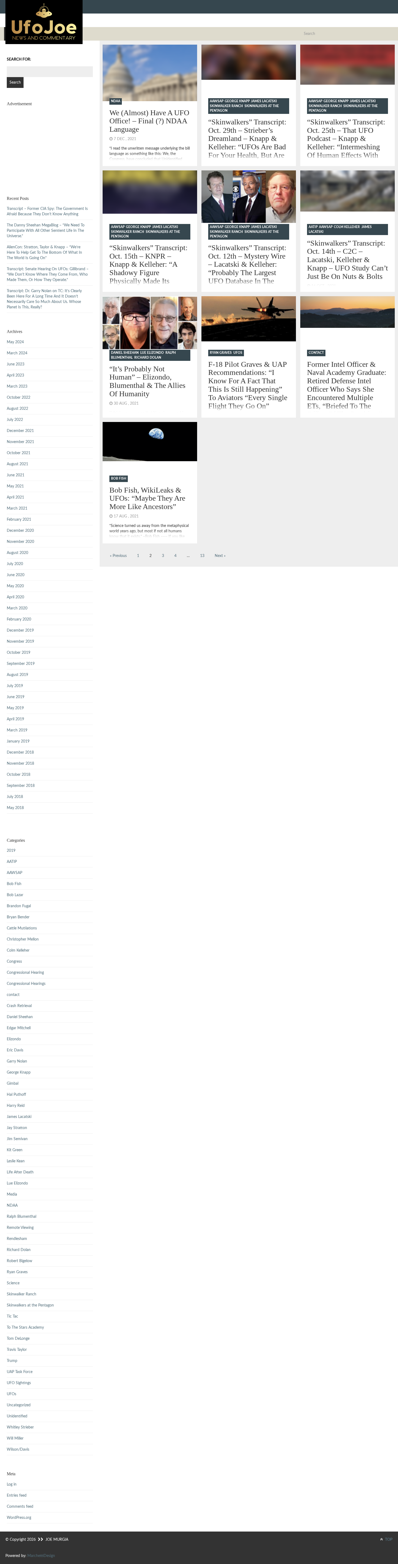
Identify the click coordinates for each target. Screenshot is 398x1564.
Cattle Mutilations (22, 928)
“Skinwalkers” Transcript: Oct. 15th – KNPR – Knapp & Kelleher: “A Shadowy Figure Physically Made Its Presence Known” (148, 268)
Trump (12, 1361)
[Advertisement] (50, 144)
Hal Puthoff (16, 1095)
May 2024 (15, 342)
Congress (14, 962)
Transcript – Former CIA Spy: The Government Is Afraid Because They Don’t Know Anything (47, 211)
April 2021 (15, 497)
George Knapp (237, 101)
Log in (12, 1484)
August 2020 (17, 553)
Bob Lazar (15, 895)
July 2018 (15, 797)
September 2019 (21, 664)
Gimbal (12, 1083)
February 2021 (19, 520)
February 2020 (19, 619)
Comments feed (20, 1507)
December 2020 (20, 531)
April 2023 (15, 375)
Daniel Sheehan (125, 352)
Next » (220, 556)
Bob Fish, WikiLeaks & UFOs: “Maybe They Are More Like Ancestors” (147, 498)
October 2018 (18, 775)
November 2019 (20, 642)
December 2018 (20, 752)
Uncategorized (19, 1405)
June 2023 (15, 364)
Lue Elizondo (152, 352)
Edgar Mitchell (19, 1028)
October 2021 (18, 453)
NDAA (115, 101)
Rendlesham (17, 1239)
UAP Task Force (19, 1372)
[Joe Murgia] (44, 22)
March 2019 (17, 730)
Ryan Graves (221, 352)
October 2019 (18, 653)
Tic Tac (12, 1316)
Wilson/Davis (18, 1449)
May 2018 (15, 808)
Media (12, 1194)
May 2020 (15, 586)
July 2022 (15, 420)
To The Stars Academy (25, 1327)
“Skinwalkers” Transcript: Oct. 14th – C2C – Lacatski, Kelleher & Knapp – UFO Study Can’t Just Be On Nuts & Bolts (347, 260)
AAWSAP (216, 101)
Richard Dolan (147, 357)
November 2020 (20, 542)
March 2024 (17, 353)
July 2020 (15, 564)
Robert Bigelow (19, 1261)
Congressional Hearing (25, 973)
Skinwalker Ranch (226, 106)
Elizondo (14, 1039)
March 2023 (17, 386)
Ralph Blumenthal (21, 1217)
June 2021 (15, 475)
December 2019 (20, 630)
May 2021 (15, 486)
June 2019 (15, 697)
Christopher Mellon (23, 939)
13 (202, 556)
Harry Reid (16, 1106)
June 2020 (15, 575)
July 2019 (15, 686)
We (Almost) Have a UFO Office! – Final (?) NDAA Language (149, 121)
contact (316, 352)
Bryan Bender (18, 917)
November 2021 (20, 442)
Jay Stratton (17, 1128)
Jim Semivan (17, 1139)
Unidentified (17, 1416)
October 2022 (18, 398)
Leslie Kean (16, 1161)
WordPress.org (19, 1518)
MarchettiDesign (41, 1556)
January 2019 (18, 741)
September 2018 (21, 786)
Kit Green (14, 1150)
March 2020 (17, 608)
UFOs (237, 352)
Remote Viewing (20, 1228)
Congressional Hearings (26, 984)
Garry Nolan (17, 1061)
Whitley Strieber (20, 1427)
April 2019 (15, 719)
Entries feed (17, 1495)
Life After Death (20, 1172)
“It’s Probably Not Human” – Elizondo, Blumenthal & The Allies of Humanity (147, 381)
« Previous (118, 556)
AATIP (313, 227)
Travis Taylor (17, 1350)
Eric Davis (15, 1050)
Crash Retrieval (19, 1006)
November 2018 (20, 763)
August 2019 (17, 675)
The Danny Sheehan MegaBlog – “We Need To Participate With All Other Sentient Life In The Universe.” (45, 230)
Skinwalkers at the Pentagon (30, 1305)
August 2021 (17, 464)
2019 (11, 851)
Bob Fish (118, 478)
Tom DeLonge (18, 1339)
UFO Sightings (19, 1383)
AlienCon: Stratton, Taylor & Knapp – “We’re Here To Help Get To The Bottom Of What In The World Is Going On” (44, 252)
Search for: (19, 59)
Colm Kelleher (347, 227)
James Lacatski (264, 101)
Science (13, 1283)
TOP (388, 1540)
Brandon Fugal (19, 906)
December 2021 (20, 431)
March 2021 (17, 508)
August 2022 (17, 409)
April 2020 (15, 597)
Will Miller (15, 1438)
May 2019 (15, 708)
